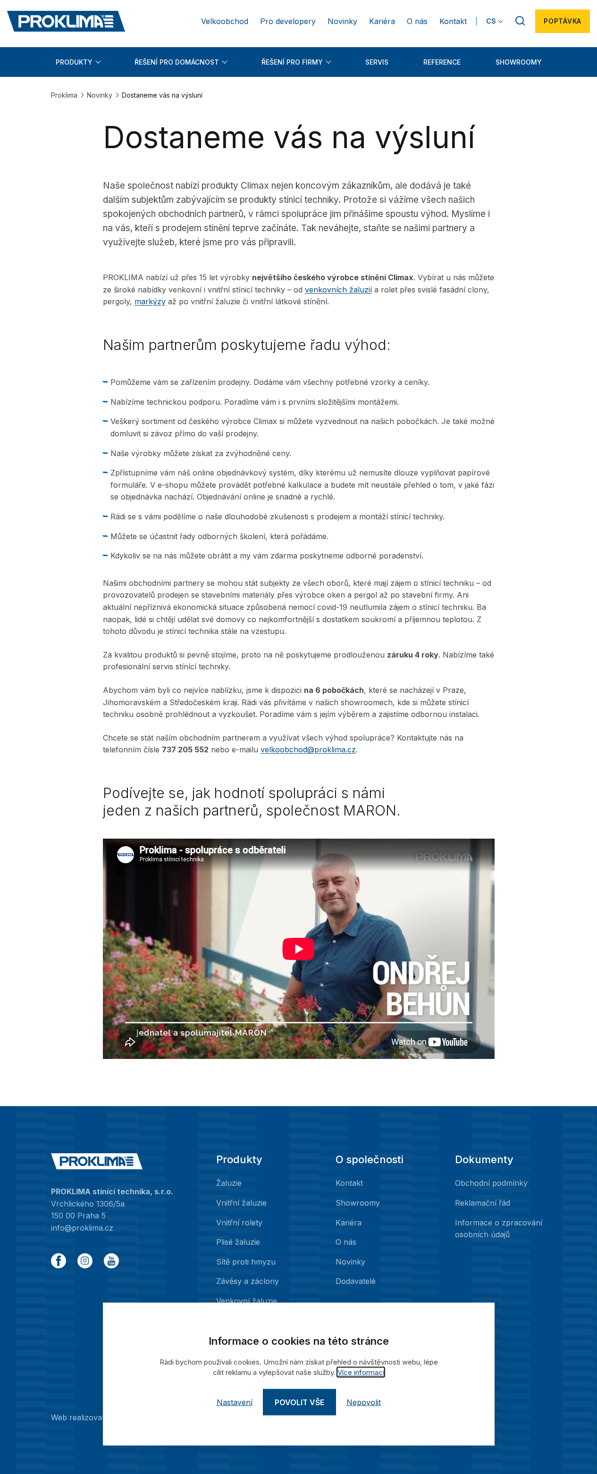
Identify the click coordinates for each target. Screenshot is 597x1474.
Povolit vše (299, 1402)
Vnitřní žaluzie (241, 1203)
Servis (376, 62)
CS (491, 21)
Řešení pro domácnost (177, 62)
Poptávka (562, 21)
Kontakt (453, 21)
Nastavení (234, 1402)
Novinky (342, 21)
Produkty (74, 62)
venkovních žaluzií (338, 289)
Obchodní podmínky (491, 1183)
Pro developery (288, 21)
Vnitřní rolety (239, 1222)
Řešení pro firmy (292, 62)
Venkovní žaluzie (246, 1301)
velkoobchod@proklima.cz (308, 749)
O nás (417, 21)
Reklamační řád (482, 1203)
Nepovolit (363, 1402)
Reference (442, 62)
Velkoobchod (224, 21)
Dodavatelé (356, 1281)
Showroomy (519, 62)
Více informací (360, 1372)
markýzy (150, 301)
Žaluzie (229, 1183)
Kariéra (382, 21)
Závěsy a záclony (247, 1281)
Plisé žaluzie (238, 1242)
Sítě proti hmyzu (246, 1261)
